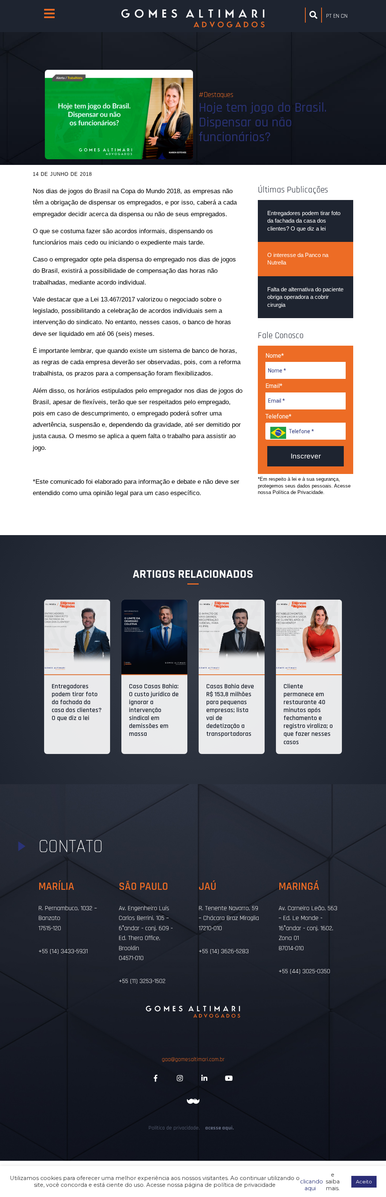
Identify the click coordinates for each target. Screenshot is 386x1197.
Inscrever (306, 456)
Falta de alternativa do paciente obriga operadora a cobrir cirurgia (305, 297)
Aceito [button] (364, 1182)
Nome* (274, 355)
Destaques (218, 95)
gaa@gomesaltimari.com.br (193, 1059)
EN (336, 16)
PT (329, 16)
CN (344, 16)
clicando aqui (311, 1181)
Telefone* (278, 416)
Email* (273, 385)
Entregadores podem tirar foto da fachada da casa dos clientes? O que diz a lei (303, 221)
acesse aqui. (219, 1128)
